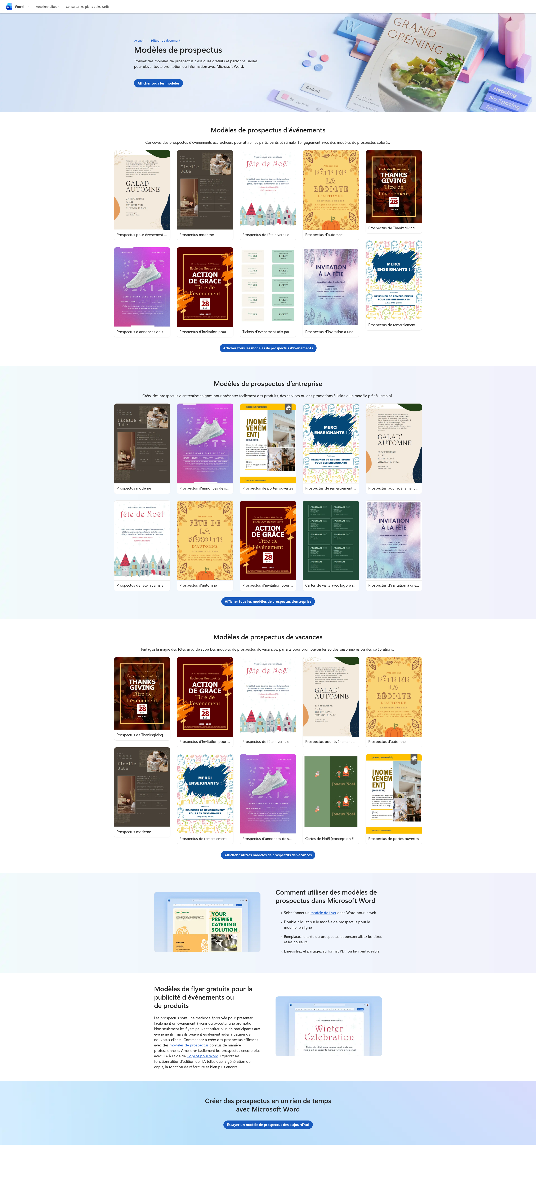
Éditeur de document (165, 40)
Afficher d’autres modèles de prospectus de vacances (268, 855)
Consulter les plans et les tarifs (88, 7)
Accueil (139, 40)
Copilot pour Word (202, 1055)
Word (19, 6)
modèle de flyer (323, 912)
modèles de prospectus (189, 1044)
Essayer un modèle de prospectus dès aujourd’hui (268, 1124)
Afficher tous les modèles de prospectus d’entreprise (268, 601)
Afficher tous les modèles (158, 83)
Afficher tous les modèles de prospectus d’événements (268, 348)
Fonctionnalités (46, 7)
